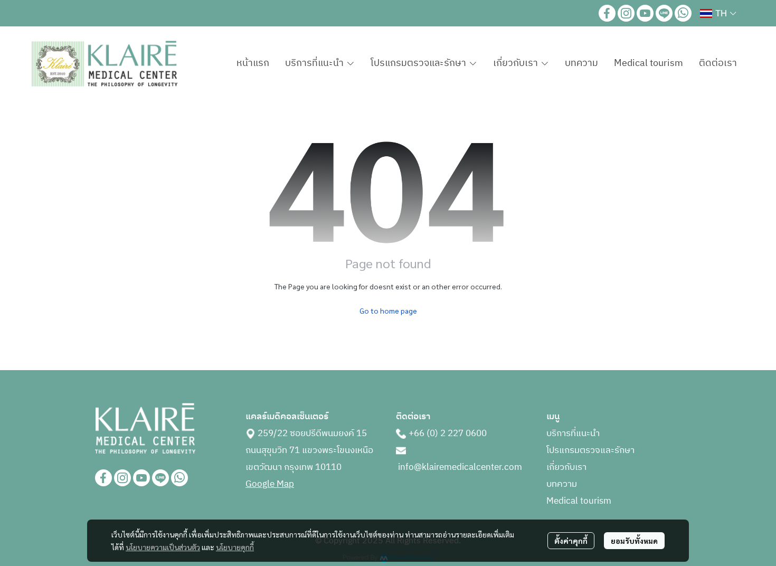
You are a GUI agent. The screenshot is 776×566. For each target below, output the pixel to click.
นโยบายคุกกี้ (235, 547)
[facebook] (607, 13)
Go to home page (388, 310)
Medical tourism (578, 501)
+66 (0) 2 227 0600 (448, 433)
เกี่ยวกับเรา (566, 467)
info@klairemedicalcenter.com (460, 467)
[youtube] (645, 13)
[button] (717, 13)
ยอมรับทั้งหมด (634, 540)
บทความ (561, 484)
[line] (664, 13)
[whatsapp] (683, 13)
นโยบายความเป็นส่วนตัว (163, 547)
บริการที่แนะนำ (573, 433)
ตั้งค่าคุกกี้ (571, 540)
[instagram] (626, 13)
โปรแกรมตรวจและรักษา (590, 450)
